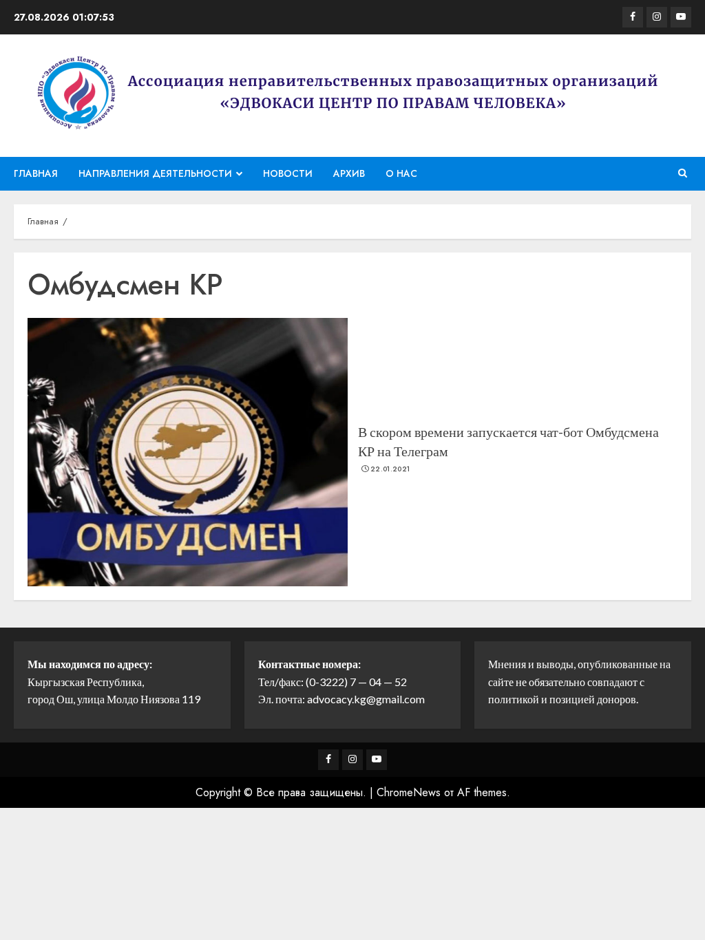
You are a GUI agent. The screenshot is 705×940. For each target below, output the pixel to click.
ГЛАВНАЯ (36, 173)
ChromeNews (409, 792)
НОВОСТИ (288, 173)
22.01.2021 (390, 469)
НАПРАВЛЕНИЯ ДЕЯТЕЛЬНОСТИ (155, 173)
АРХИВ (349, 173)
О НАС (401, 173)
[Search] (682, 173)
